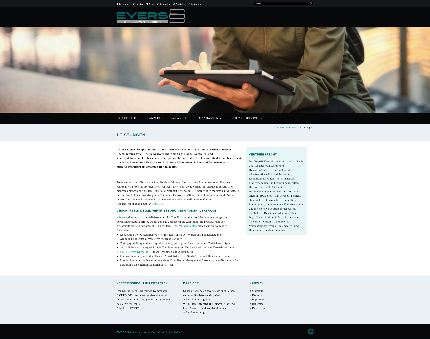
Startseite (257, 290)
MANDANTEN (208, 118)
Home (282, 127)
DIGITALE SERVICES (245, 118)
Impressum (258, 299)
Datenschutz (259, 308)
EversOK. (158, 203)
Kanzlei (295, 127)
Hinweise (257, 303)
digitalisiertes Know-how (136, 251)
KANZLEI (153, 118)
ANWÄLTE (179, 118)
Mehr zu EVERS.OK (132, 308)
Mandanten (190, 225)
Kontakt (256, 295)
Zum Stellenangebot (198, 299)
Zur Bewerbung (195, 312)
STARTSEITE (127, 118)
